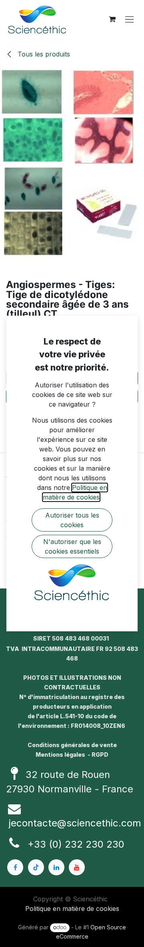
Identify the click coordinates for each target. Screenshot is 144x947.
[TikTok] (36, 867)
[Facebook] (15, 867)
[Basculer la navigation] (129, 19)
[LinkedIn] (56, 867)
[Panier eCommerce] (112, 19)
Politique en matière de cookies (72, 909)
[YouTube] (77, 867)
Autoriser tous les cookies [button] (72, 520)
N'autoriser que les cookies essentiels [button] (72, 546)
